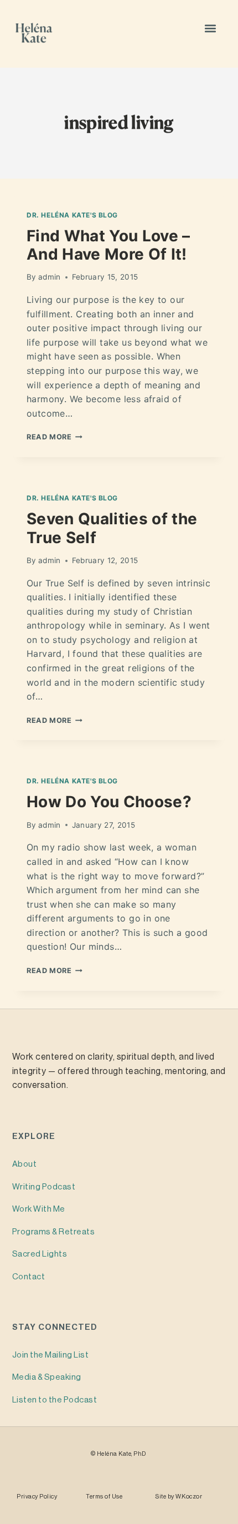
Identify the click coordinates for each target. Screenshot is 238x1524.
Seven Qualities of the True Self (112, 528)
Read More (54, 437)
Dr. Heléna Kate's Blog (72, 215)
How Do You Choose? (109, 801)
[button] (210, 28)
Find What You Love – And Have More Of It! (108, 245)
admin (49, 276)
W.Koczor (188, 1496)
